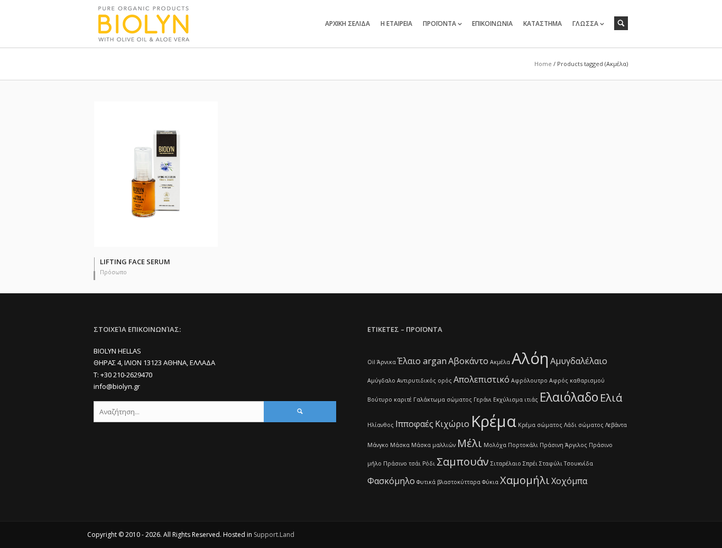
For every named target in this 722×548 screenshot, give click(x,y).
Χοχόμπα (569, 481)
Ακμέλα (500, 362)
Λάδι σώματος (584, 425)
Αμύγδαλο (381, 380)
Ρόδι (428, 463)
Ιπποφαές (414, 424)
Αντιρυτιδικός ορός (424, 380)
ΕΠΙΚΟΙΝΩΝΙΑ (492, 23)
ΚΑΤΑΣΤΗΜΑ (542, 23)
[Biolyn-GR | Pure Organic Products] (155, 23)
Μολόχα (495, 445)
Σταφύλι (550, 463)
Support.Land (274, 534)
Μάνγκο (377, 445)
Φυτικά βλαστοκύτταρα (448, 482)
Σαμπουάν (463, 461)
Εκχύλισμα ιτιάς (515, 399)
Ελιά (611, 398)
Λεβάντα (616, 425)
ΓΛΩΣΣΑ (585, 23)
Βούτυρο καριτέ (389, 399)
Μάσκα (400, 445)
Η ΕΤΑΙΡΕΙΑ (396, 23)
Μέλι (469, 443)
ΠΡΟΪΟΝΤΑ (439, 23)
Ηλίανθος (380, 425)
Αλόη (530, 358)
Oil (371, 362)
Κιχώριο (452, 424)
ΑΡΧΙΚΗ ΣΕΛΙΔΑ (347, 23)
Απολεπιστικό (481, 379)
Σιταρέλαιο (505, 463)
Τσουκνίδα (578, 463)
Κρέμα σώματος (540, 425)
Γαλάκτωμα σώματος (442, 399)
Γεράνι (483, 399)
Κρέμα (493, 421)
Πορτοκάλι (523, 445)
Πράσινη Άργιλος (563, 445)
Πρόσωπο (113, 272)
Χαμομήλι (525, 480)
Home (543, 64)
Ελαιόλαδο (569, 396)
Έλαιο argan (422, 361)
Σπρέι (530, 463)
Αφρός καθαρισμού (577, 380)
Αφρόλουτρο (529, 380)
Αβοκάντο (468, 361)
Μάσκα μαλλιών (433, 445)
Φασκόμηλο (391, 481)
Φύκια (490, 482)
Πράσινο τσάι (402, 463)
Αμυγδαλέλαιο (578, 361)
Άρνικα (386, 362)
